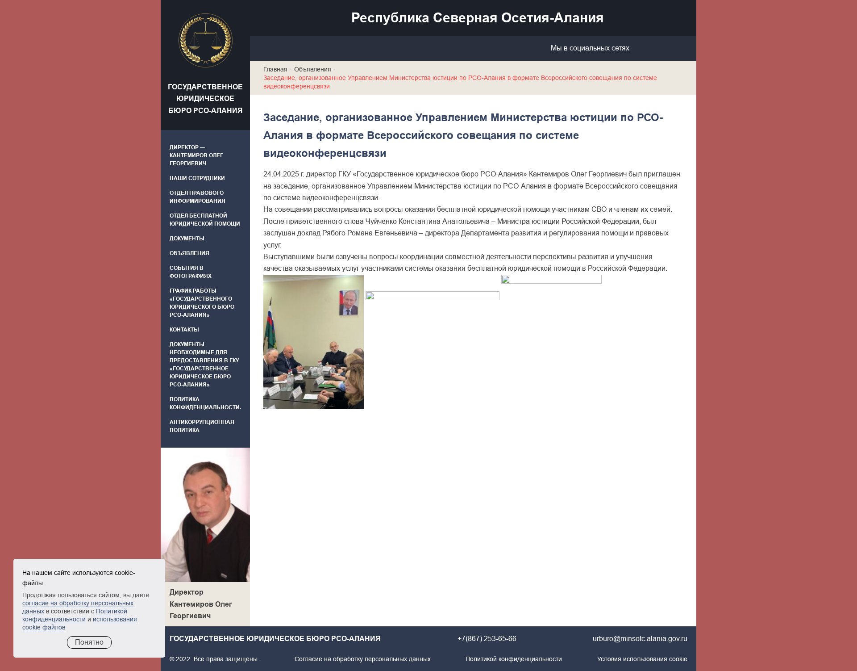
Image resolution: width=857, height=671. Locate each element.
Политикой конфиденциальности (514, 659)
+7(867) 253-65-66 (487, 638)
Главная (275, 69)
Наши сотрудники (197, 178)
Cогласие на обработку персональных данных (363, 659)
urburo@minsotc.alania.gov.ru (640, 638)
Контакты (184, 330)
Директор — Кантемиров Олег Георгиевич (196, 155)
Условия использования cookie (642, 659)
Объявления (189, 253)
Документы (187, 238)
